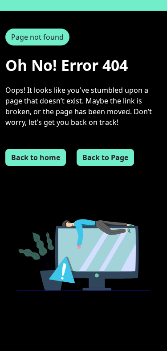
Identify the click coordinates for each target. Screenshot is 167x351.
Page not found (37, 37)
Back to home (35, 157)
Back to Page (105, 157)
